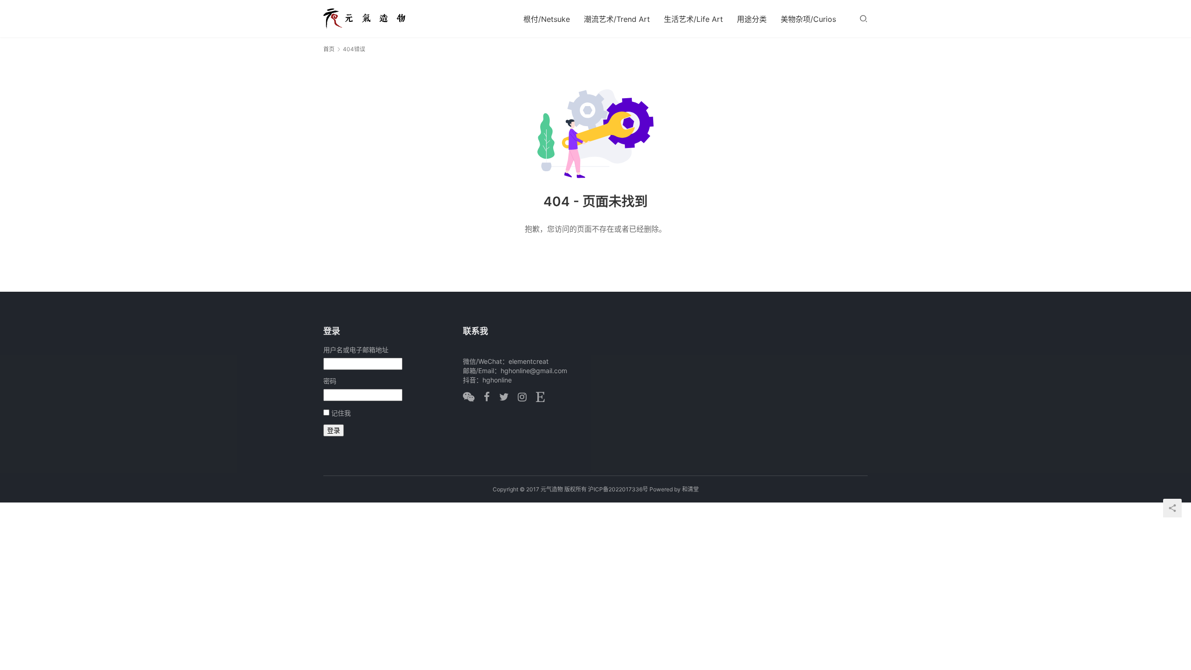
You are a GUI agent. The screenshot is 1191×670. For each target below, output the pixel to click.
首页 (329, 49)
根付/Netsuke (546, 19)
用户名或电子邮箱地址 (355, 350)
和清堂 (690, 489)
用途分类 (752, 19)
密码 (329, 381)
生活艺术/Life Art (693, 19)
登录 (333, 430)
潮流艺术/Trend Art (617, 19)
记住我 (341, 413)
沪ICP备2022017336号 (618, 489)
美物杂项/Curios (808, 19)
